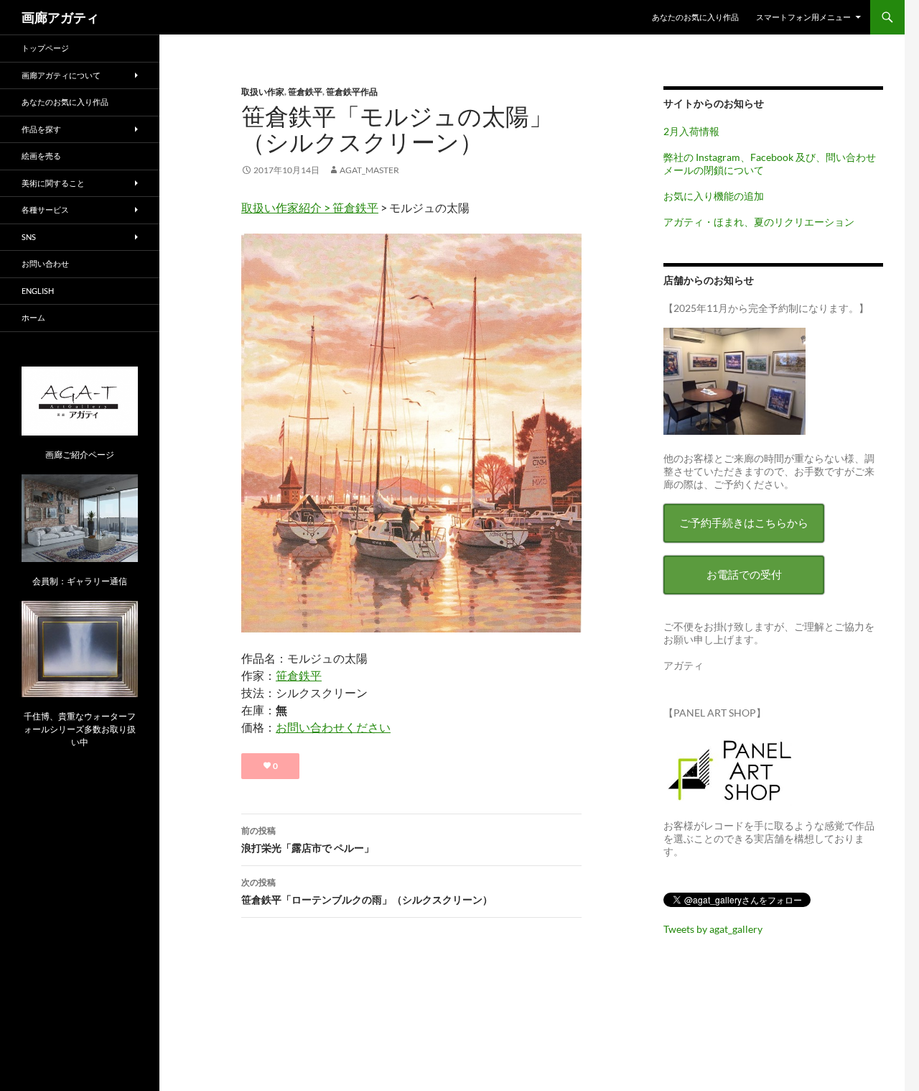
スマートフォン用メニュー (803, 17)
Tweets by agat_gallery (712, 929)
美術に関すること (53, 183)
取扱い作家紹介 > (286, 207)
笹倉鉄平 (305, 91)
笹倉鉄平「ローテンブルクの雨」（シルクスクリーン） (367, 891)
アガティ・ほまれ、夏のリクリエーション (758, 222)
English (38, 290)
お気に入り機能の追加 (713, 196)
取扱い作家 (262, 91)
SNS (29, 236)
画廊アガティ (60, 17)
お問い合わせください (333, 727)
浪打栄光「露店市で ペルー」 (307, 839)
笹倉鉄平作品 (352, 91)
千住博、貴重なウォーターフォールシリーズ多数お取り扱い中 (80, 729)
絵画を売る (41, 155)
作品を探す (41, 129)
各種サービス (45, 209)
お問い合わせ (45, 263)
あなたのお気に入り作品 (695, 17)
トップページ (45, 47)
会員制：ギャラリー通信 (79, 581)
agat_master (369, 170)
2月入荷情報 (691, 131)
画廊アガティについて (61, 75)
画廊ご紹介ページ (79, 454)
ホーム (33, 317)
